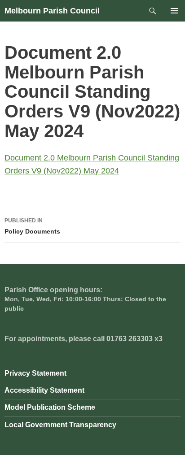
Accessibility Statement (44, 390)
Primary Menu (174, 11)
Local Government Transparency (60, 425)
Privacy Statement (35, 373)
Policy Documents (32, 226)
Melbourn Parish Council (52, 10)
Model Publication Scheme (49, 407)
